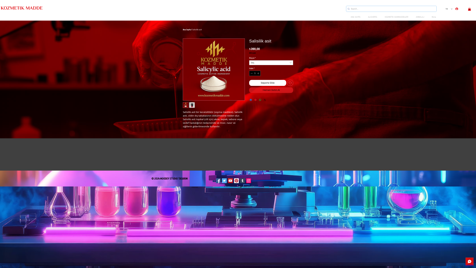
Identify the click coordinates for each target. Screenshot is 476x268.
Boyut (252, 58)
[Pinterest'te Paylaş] (255, 99)
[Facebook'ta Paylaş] (250, 99)
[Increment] (258, 73)
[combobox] (271, 62)
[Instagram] (248, 180)
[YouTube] (230, 180)
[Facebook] (218, 180)
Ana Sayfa (187, 29)
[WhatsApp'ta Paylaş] (260, 99)
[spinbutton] (255, 73)
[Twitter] (224, 180)
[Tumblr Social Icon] (242, 180)
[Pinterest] (236, 180)
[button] (469, 9)
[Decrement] (251, 73)
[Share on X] (264, 99)
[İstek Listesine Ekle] (290, 83)
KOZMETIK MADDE (22, 8)
